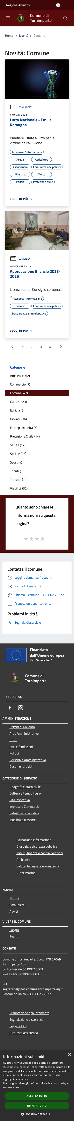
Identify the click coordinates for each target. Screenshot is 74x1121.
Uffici (13, 740)
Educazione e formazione (33, 839)
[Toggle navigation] (8, 17)
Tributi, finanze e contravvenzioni (39, 852)
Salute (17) (17, 444)
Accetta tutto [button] (37, 1096)
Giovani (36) (18, 418)
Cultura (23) (18, 401)
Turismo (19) (18, 479)
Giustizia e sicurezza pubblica (36, 846)
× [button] (69, 1054)
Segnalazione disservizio (26, 1019)
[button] (37, 1114)
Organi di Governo (22, 726)
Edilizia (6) (17, 410)
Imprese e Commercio (24, 806)
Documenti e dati (21, 766)
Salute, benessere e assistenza (37, 866)
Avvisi (13, 911)
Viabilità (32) (19, 488)
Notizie (14, 898)
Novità (23, 35)
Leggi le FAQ (18, 1026)
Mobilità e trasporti (22, 819)
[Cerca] (65, 18)
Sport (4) (16, 462)
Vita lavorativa (19, 799)
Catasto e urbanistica (24, 813)
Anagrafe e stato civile (25, 786)
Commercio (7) (20, 384)
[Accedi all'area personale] (58, 5)
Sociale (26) (18, 453)
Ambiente (23, 859)
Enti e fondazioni (21, 746)
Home (9, 35)
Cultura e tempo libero (25, 793)
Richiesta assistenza (23, 1032)
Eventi (13, 936)
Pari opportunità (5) (23, 427)
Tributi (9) (16, 470)
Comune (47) (19, 392)
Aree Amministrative (24, 733)
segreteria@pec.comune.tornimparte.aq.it (32, 988)
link (17, 1087)
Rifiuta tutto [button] (37, 1105)
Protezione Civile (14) (25, 436)
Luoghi (14, 929)
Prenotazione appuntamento (29, 1012)
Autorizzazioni (26, 872)
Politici (14, 753)
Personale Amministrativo (27, 759)
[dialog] (37, 1085)
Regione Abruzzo (18, 4)
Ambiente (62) (20, 375)
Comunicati (25, 107)
